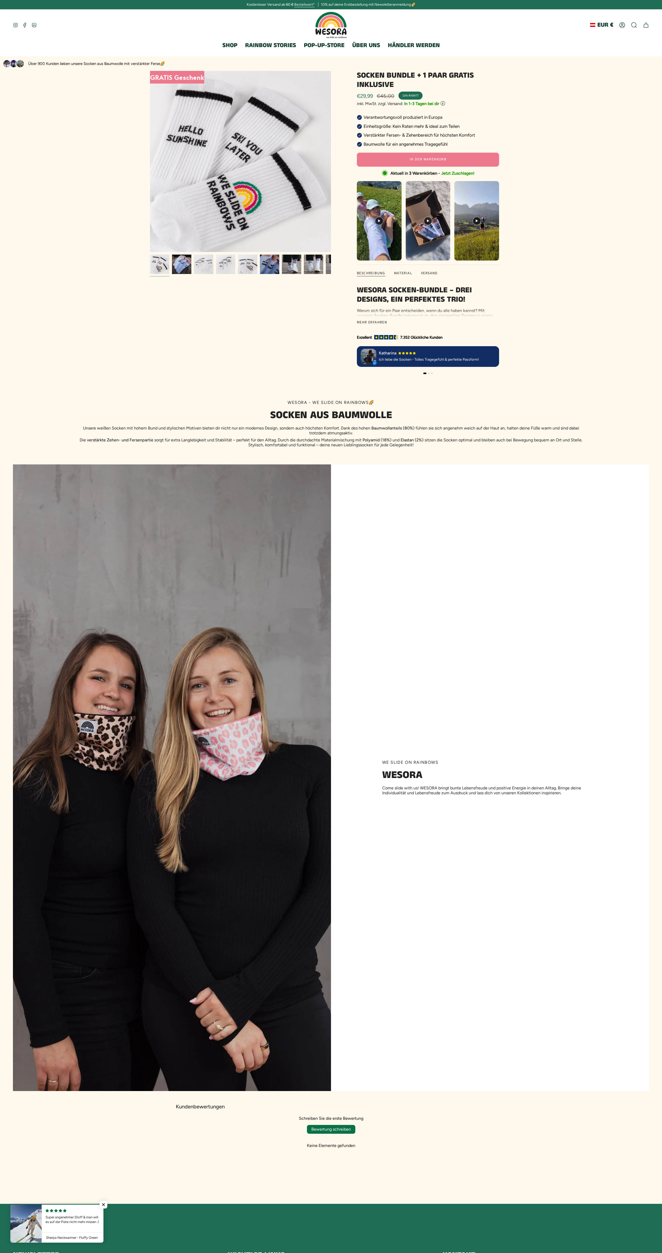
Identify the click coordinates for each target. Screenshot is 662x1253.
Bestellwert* (304, 4)
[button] (230, 46)
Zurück (150, 161)
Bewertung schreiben (331, 1129)
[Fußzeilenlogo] (31, 1225)
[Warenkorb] (646, 25)
